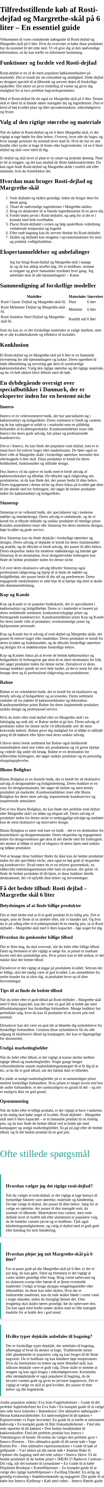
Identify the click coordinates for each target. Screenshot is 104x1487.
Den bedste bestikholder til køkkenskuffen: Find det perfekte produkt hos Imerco (42, 1430)
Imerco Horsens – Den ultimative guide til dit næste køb (42, 1442)
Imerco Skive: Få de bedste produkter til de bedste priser (48, 1457)
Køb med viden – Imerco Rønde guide (73, 1481)
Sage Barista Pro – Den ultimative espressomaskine (48, 1444)
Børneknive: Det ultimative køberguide (68, 1411)
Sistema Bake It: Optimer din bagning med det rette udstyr (45, 1452)
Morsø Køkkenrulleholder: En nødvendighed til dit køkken (45, 1415)
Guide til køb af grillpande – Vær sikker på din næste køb (48, 1448)
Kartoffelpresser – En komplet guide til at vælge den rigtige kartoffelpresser (48, 1470)
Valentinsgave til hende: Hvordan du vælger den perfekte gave (47, 1437)
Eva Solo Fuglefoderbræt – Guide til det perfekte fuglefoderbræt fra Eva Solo (50, 1404)
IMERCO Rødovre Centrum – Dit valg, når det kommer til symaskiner (52, 1461)
